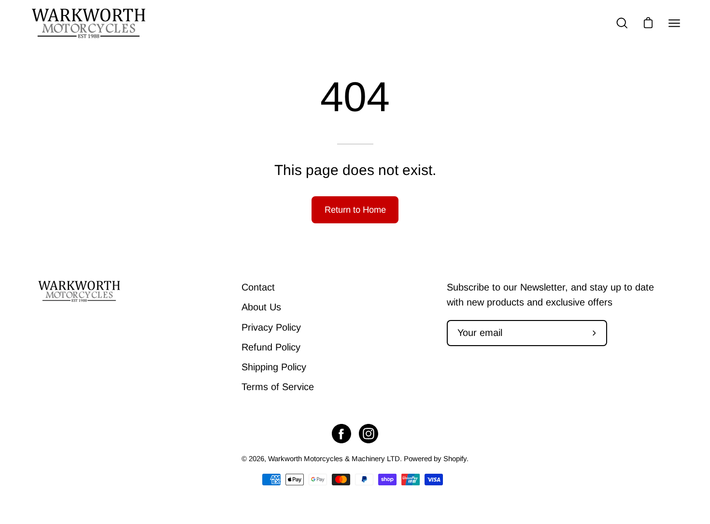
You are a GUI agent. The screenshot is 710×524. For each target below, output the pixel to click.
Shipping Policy (273, 367)
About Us (261, 307)
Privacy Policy (271, 327)
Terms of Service (277, 386)
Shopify (455, 458)
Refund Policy (270, 347)
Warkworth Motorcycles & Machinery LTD (334, 458)
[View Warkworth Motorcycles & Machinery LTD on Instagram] (368, 433)
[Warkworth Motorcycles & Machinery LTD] (89, 23)
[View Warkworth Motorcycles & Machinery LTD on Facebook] (341, 433)
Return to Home (355, 209)
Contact (258, 287)
